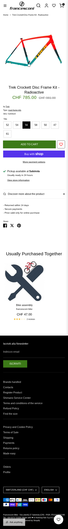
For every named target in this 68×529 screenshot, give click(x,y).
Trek (7, 107)
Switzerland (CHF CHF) (20, 490)
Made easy (9, 453)
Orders (7, 467)
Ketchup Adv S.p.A (43, 518)
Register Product (12, 392)
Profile (6, 472)
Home (5, 15)
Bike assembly (24, 305)
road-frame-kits (14, 110)
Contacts (8, 387)
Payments (8, 443)
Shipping (8, 437)
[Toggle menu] (5, 5)
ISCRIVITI (15, 363)
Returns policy (11, 448)
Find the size (10, 413)
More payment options (34, 162)
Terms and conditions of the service (23, 403)
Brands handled (12, 382)
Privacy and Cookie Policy (18, 427)
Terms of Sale (11, 432)
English (49, 490)
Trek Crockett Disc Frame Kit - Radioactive (30, 15)
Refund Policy (11, 408)
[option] (34, 49)
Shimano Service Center (17, 398)
